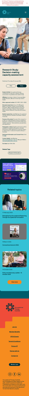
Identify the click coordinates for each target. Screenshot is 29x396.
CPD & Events (14, 336)
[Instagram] (10, 374)
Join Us (14, 327)
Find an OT (14, 346)
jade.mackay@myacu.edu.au (9, 139)
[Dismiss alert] (27, 3)
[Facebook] (14, 374)
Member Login (14, 364)
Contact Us (14, 356)
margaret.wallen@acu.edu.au (9, 141)
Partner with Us (14, 351)
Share (21, 85)
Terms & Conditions (14, 341)
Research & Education (14, 152)
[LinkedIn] (19, 374)
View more (14, 282)
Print (11, 85)
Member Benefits (14, 331)
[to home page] (6, 12)
